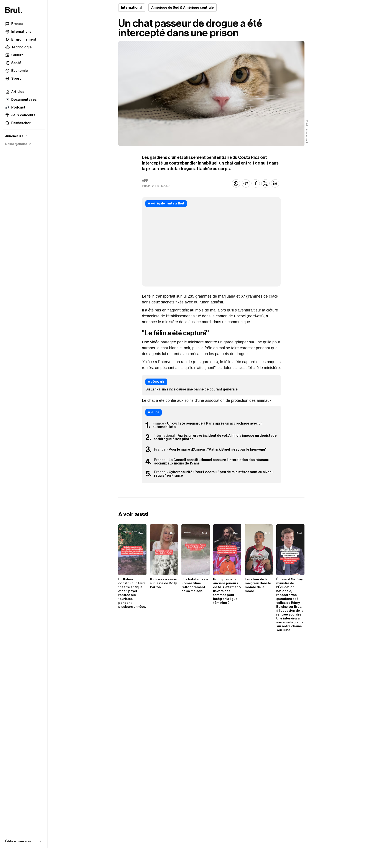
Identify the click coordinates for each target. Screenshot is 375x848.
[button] (24, 841)
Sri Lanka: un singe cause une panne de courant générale (191, 389)
